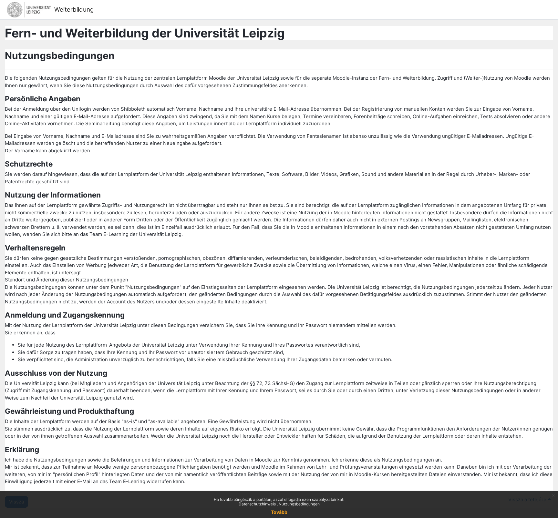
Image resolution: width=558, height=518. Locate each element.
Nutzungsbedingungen (299, 504)
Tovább (279, 512)
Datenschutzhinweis (258, 504)
